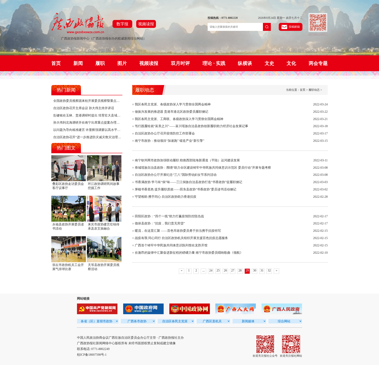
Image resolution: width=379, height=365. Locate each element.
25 (218, 270)
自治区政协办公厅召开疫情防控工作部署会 (165, 133)
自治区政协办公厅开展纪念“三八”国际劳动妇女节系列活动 (176, 174)
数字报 (122, 24)
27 (232, 270)
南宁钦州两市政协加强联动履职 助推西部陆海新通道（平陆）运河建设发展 (187, 160)
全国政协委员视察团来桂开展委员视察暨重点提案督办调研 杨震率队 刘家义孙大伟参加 (114, 100)
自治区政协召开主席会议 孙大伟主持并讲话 (83, 108)
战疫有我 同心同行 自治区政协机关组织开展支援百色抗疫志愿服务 (181, 238)
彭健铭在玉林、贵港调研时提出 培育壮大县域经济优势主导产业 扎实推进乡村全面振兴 (114, 115)
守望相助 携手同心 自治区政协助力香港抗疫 (165, 196)
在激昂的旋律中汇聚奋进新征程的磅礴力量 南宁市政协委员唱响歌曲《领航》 (189, 252)
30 (254, 270)
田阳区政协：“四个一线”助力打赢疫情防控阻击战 (169, 216)
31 (262, 270)
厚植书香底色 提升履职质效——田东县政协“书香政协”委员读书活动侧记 (185, 189)
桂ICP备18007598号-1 (92, 354)
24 (210, 270)
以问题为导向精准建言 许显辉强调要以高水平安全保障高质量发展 (99, 129)
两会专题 (318, 63)
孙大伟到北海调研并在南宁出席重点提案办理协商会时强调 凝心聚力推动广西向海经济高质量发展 (121, 122)
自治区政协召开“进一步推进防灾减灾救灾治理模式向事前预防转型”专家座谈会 (108, 137)
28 (240, 270)
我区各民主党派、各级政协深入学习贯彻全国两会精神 (173, 104)
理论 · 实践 (214, 63)
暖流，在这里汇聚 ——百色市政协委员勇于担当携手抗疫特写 (178, 230)
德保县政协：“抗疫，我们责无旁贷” (160, 223)
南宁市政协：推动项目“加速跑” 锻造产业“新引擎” (169, 140)
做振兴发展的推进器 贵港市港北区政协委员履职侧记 (171, 111)
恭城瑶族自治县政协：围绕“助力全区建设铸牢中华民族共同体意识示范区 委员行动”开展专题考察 (203, 167)
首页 (56, 63)
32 (269, 270)
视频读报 (146, 24)
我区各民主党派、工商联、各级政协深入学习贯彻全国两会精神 (179, 119)
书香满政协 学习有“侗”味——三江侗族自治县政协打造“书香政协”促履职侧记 (188, 182)
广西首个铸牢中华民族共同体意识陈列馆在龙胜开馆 (171, 245)
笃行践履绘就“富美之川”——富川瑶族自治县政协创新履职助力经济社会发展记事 (191, 126)
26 (225, 270)
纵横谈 (245, 63)
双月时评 (180, 63)
